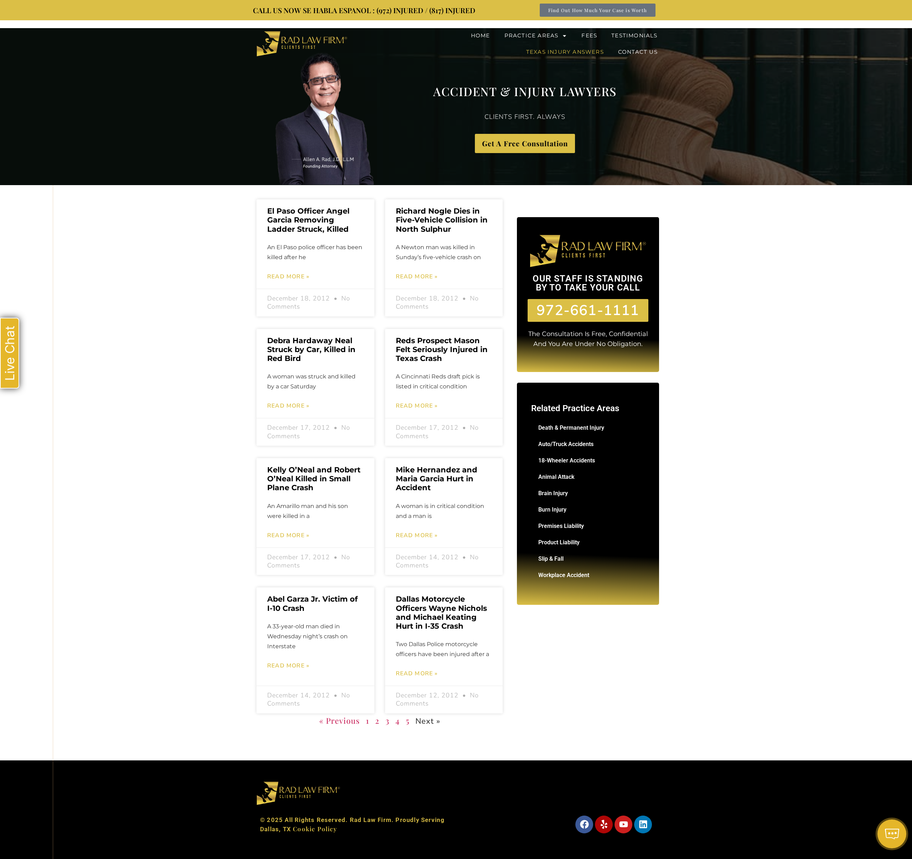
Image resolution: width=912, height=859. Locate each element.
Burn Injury (552, 509)
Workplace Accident (563, 575)
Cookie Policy (315, 829)
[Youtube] (623, 824)
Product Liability (559, 542)
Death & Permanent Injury (571, 427)
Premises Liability (561, 526)
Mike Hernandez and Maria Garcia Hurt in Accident (436, 478)
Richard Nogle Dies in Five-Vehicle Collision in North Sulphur (442, 219)
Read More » (288, 277)
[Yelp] (604, 824)
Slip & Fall (551, 558)
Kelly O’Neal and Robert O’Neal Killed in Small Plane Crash (314, 478)
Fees (589, 35)
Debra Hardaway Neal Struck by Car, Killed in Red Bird (311, 349)
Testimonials (634, 35)
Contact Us (638, 51)
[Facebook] (584, 824)
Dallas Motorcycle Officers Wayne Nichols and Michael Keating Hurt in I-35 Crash (441, 612)
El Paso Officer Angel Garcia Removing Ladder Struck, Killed (308, 219)
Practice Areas (531, 35)
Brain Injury (553, 493)
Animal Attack (556, 476)
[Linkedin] (643, 824)
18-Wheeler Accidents (566, 460)
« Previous (339, 720)
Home (480, 35)
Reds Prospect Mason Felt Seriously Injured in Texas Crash (442, 349)
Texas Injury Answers (565, 51)
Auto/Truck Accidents (566, 444)
